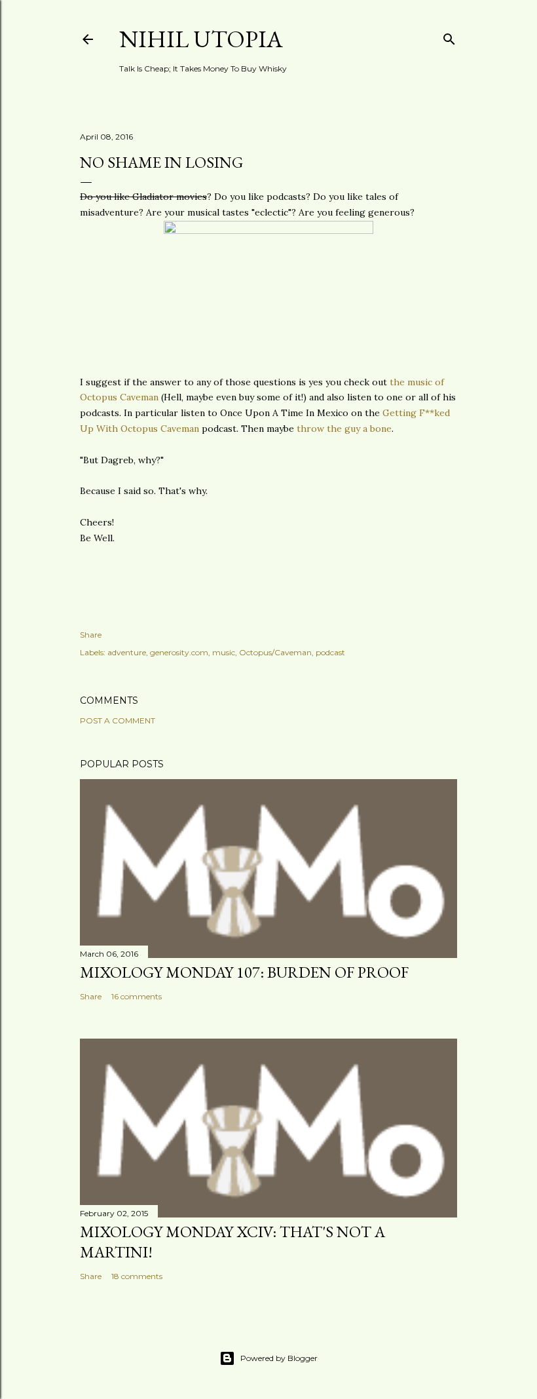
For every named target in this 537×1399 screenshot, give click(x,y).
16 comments (136, 996)
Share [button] (91, 635)
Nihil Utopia (201, 39)
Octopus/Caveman (275, 652)
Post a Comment (117, 720)
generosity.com (179, 652)
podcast (330, 652)
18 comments (136, 1276)
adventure (126, 652)
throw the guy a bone (344, 428)
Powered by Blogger (279, 1358)
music (223, 652)
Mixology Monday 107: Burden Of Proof (244, 972)
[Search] (449, 36)
